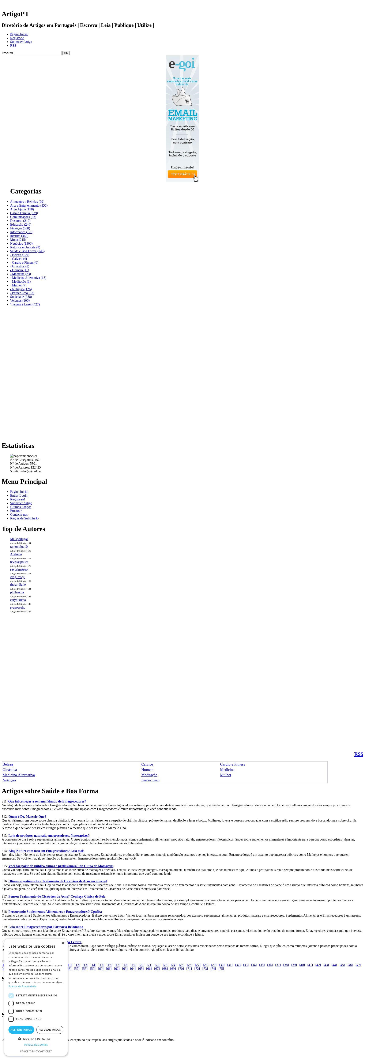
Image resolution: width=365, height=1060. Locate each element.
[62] (117, 968)
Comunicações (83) (23, 217)
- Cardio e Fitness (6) (24, 262)
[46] (350, 965)
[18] (125, 965)
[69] (173, 968)
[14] (93, 965)
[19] (133, 965)
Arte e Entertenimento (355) (29, 205)
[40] (302, 965)
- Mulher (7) (18, 285)
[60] (101, 968)
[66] (149, 968)
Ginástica (10, 769)
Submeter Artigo (21, 42)
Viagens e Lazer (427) (25, 304)
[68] (165, 968)
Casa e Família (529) (24, 213)
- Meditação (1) (20, 281)
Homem (147, 769)
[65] (141, 968)
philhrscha (17, 592)
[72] (197, 968)
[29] (214, 965)
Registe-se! (17, 499)
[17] (117, 965)
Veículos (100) (20, 300)
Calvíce (147, 764)
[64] (133, 968)
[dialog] (36, 997)
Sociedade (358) (21, 296)
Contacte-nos (19, 514)
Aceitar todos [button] (21, 1029)
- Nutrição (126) (21, 289)
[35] (262, 965)
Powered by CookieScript (36, 1051)
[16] (109, 965)
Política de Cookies (36, 1044)
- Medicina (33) (20, 274)
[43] (326, 965)
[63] (125, 968)
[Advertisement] (18, 373)
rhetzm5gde (18, 584)
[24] (173, 965)
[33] (246, 965)
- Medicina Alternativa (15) (28, 277)
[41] (310, 965)
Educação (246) (20, 224)
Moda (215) (18, 239)
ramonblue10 (19, 546)
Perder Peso (150, 780)
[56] (68, 968)
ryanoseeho (17, 607)
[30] (222, 965)
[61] (109, 968)
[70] (181, 968)
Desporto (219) (20, 220)
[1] (3, 965)
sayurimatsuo (19, 569)
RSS (13, 45)
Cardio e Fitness (232, 764)
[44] (334, 965)
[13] (85, 965)
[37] (278, 965)
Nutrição (9, 780)
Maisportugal (19, 539)
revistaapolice (19, 562)
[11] (69, 965)
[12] (77, 965)
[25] (181, 965)
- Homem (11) (19, 270)
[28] (205, 965)
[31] (230, 965)
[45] (342, 965)
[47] (358, 965)
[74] (213, 968)
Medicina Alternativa (19, 775)
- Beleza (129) (19, 255)
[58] (84, 968)
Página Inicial (19, 34)
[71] (189, 968)
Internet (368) (19, 236)
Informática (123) (21, 232)
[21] (149, 965)
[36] (270, 965)
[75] (221, 968)
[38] (286, 965)
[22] (157, 965)
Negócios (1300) (21, 243)
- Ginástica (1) (19, 266)
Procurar (16, 510)
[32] (238, 965)
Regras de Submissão (24, 518)
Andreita (16, 554)
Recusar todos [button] (50, 1029)
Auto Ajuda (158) (22, 209)
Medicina (227, 769)
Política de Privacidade (22, 986)
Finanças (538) (20, 228)
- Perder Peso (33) (22, 293)
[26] (189, 965)
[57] (76, 968)
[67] (157, 968)
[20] (141, 965)
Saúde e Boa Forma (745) (27, 251)
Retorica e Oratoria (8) (25, 247)
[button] (35, 1039)
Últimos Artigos (20, 507)
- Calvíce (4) (18, 258)
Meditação (149, 775)
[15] (101, 965)
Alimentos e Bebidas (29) (27, 201)
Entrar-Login (18, 495)
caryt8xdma (18, 600)
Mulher (225, 775)
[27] (197, 965)
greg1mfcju (17, 577)
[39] (294, 965)
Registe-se (17, 38)
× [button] (62, 943)
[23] (165, 965)
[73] (205, 968)
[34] (254, 965)
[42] (318, 965)
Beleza (8, 764)
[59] (92, 968)
